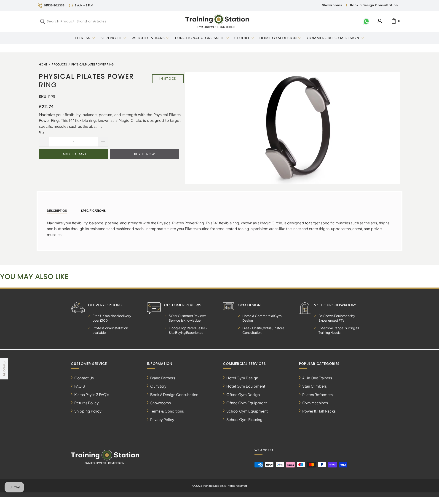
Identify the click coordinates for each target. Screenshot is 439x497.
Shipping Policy (88, 411)
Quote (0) (4, 368)
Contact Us (84, 377)
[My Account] (379, 21)
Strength (111, 38)
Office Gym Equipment (246, 402)
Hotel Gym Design (242, 377)
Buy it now (144, 154)
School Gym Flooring (244, 419)
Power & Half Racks (319, 411)
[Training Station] (217, 21)
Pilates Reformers (317, 394)
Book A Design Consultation (174, 394)
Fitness (82, 38)
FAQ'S (79, 386)
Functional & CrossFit (199, 38)
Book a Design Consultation (374, 5)
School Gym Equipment (247, 411)
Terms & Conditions (167, 411)
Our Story (158, 386)
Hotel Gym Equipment (245, 386)
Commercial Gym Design (333, 38)
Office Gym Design (243, 394)
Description (57, 210)
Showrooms (332, 5)
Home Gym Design (278, 38)
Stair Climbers (314, 386)
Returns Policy (86, 402)
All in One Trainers (317, 377)
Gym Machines (315, 402)
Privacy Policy (162, 419)
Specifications (93, 210)
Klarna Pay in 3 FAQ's (91, 394)
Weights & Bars (148, 38)
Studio (241, 38)
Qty (41, 132)
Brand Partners (162, 377)
